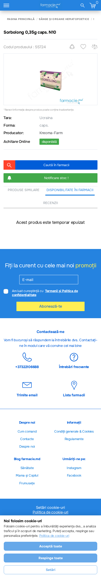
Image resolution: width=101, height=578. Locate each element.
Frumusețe (27, 483)
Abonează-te (50, 306)
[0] (92, 5)
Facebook (74, 475)
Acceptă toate (50, 546)
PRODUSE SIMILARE (23, 190)
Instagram (74, 468)
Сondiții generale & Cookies (73, 431)
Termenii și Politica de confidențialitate (45, 293)
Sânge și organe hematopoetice (64, 19)
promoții (85, 265)
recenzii (50, 203)
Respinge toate (51, 558)
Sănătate (27, 468)
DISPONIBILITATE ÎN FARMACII (70, 190)
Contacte (27, 439)
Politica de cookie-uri (50, 512)
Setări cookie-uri (50, 508)
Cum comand (27, 431)
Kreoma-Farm (50, 133)
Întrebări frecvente (74, 367)
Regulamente (74, 439)
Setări (50, 570)
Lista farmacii (74, 395)
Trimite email (27, 395)
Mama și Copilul (27, 475)
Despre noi (27, 446)
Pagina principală (21, 19)
